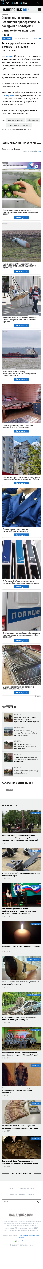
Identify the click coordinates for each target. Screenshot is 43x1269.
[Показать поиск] (38, 3)
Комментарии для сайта (32, 151)
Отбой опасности (32, 120)
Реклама (31, 1194)
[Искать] (38, 1201)
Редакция (12, 1188)
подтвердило (8, 96)
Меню (39, 9)
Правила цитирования (17, 1194)
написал (9, 56)
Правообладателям (27, 1188)
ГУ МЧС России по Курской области (19, 125)
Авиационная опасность (15, 120)
